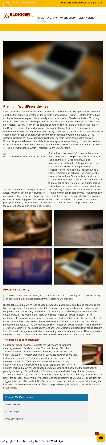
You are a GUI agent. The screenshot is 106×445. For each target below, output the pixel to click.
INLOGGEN (65, 3)
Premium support (13, 404)
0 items (99, 3)
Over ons (52, 18)
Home (40, 18)
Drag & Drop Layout (14, 419)
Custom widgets (12, 411)
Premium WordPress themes (19, 397)
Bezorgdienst (87, 18)
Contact (42, 21)
